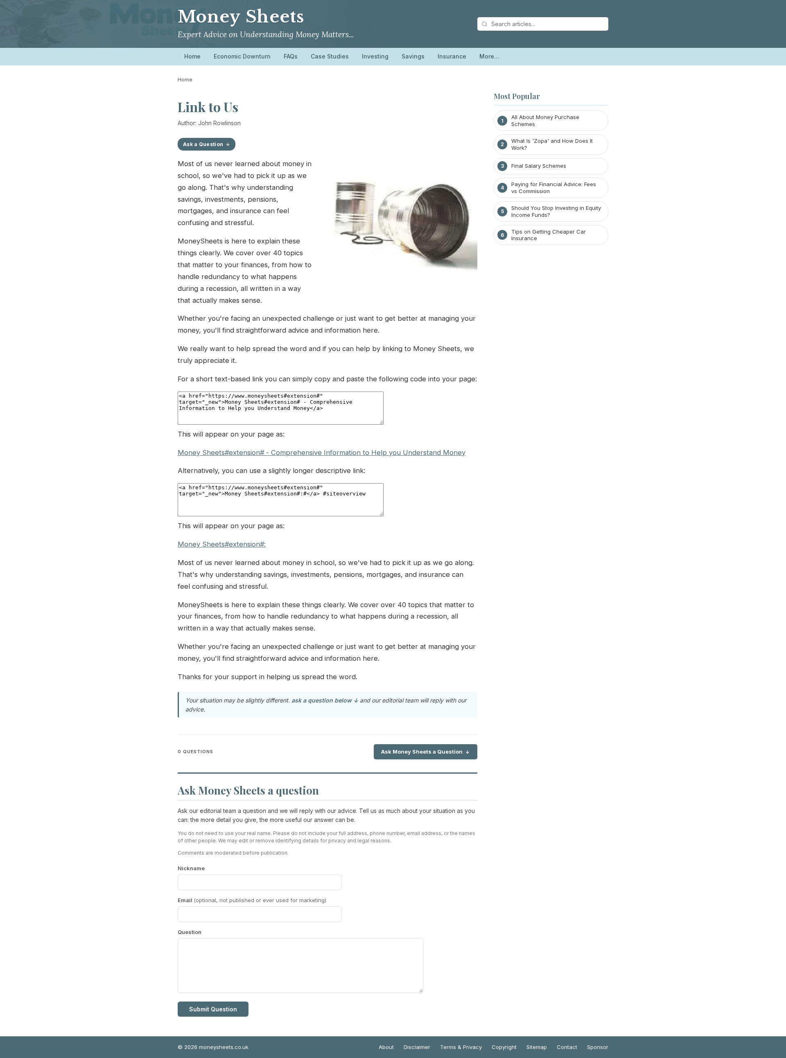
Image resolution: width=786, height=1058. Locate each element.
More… (489, 56)
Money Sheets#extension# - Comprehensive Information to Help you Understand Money (321, 452)
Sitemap (536, 1047)
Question (189, 932)
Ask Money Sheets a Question (422, 751)
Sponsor (597, 1047)
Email (252, 900)
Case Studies (330, 56)
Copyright (504, 1047)
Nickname (191, 868)
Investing (375, 56)
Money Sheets (241, 17)
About (386, 1047)
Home (192, 56)
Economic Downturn (242, 56)
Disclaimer (417, 1047)
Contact (567, 1047)
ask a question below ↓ (324, 700)
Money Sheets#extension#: (222, 544)
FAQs (291, 56)
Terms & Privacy (461, 1047)
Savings (413, 56)
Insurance (452, 56)
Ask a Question (203, 144)
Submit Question (213, 1009)
